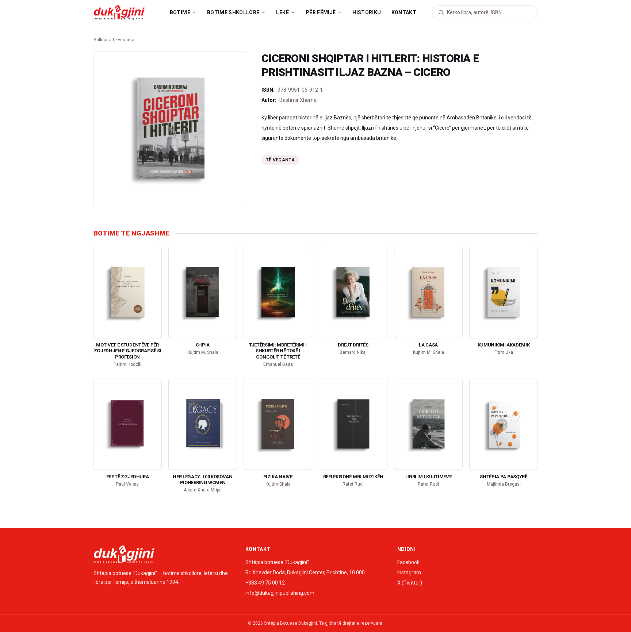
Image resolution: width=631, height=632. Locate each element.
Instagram (409, 572)
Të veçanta (123, 39)
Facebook (408, 562)
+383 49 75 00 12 (265, 583)
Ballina (100, 39)
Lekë (282, 12)
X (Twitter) (409, 583)
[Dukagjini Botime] (119, 12)
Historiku (366, 12)
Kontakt (403, 12)
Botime (180, 12)
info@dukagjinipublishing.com (279, 593)
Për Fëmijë (321, 12)
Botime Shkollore (233, 12)
